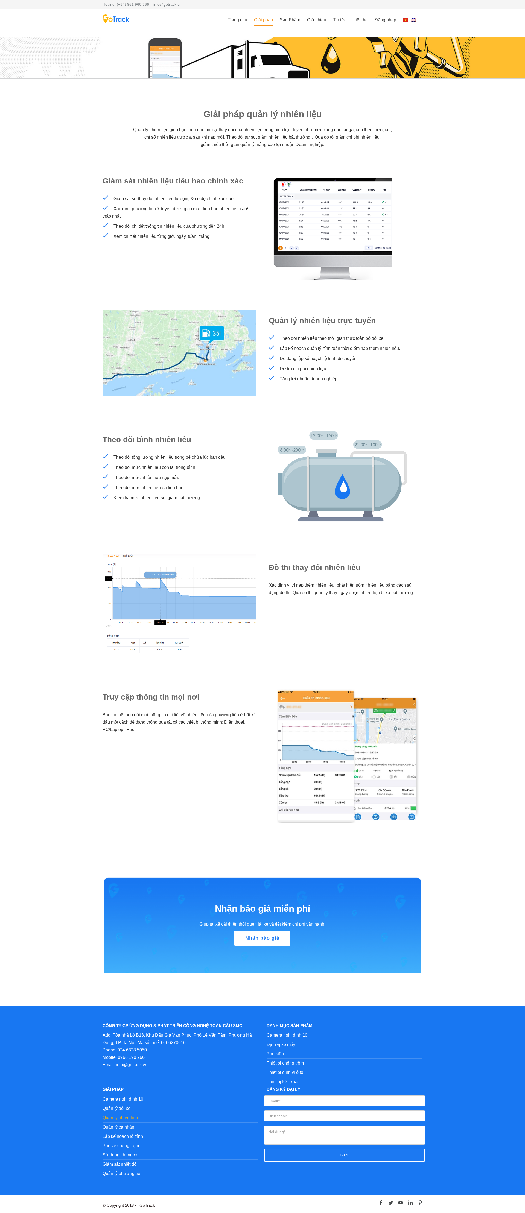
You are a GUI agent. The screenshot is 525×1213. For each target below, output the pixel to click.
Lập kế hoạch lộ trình (123, 1136)
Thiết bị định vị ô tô (285, 1072)
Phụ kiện (275, 1053)
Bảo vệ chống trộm (121, 1145)
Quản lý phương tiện (123, 1173)
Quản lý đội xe (116, 1108)
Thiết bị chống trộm (285, 1063)
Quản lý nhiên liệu (120, 1117)
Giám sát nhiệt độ (119, 1164)
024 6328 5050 (132, 1050)
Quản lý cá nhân (118, 1127)
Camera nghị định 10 (287, 1035)
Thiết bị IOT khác (283, 1081)
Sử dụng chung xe (120, 1155)
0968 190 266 (131, 1057)
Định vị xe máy (281, 1044)
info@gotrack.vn (167, 4)
